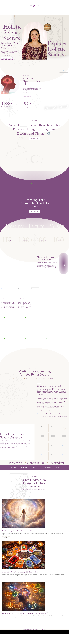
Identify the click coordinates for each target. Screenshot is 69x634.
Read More (6, 537)
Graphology (4, 298)
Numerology (21, 298)
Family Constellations (41, 253)
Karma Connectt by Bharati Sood (51, 414)
